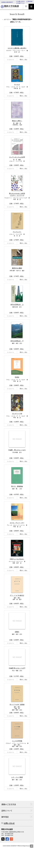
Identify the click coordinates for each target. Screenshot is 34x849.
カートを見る (26, 6)
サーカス (17, 84)
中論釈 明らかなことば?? (17, 668)
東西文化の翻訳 (17, 268)
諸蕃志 (17, 632)
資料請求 (30, 1)
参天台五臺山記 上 (17, 304)
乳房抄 (17, 377)
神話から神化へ (17, 121)
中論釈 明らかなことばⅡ (17, 450)
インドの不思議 (17, 741)
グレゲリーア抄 (17, 413)
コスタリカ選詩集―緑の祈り (17, 48)
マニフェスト (17, 232)
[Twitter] (3, 839)
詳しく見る (24, 59)
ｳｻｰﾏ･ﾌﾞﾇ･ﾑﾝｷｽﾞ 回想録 (17, 704)
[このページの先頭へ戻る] (31, 846)
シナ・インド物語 (17, 777)
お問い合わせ (21, 1)
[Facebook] (7, 839)
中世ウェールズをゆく (17, 559)
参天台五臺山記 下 (17, 341)
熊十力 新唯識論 (17, 486)
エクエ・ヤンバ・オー (17, 522)
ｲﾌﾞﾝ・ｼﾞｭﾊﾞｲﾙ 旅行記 (17, 595)
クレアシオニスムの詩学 (17, 157)
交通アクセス (21, 3)
